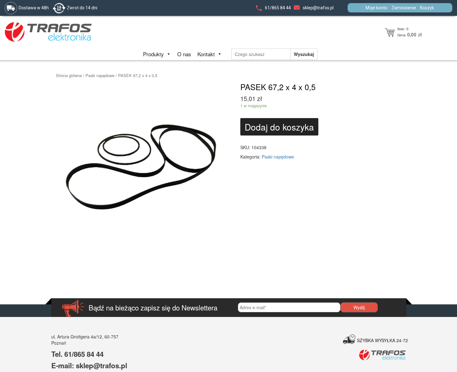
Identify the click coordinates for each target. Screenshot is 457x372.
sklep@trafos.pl (318, 7)
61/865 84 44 (278, 7)
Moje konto (376, 7)
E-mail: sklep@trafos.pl (89, 365)
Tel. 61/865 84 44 (77, 354)
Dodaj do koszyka (279, 127)
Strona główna (69, 75)
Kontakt (206, 54)
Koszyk (427, 7)
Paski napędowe (99, 75)
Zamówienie (403, 7)
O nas (184, 54)
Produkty (153, 54)
